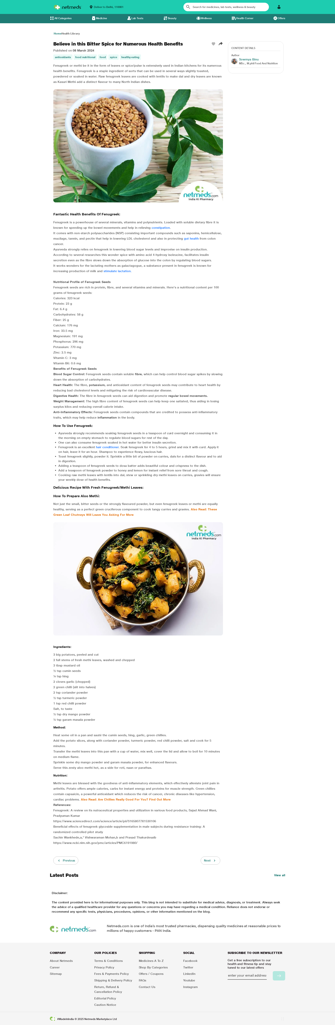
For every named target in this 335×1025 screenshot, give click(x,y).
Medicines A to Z (151, 961)
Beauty (172, 18)
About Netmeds (61, 961)
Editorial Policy (105, 998)
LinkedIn (189, 974)
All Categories (63, 18)
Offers (281, 18)
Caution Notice (105, 1005)
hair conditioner (107, 447)
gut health (191, 238)
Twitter (188, 967)
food (103, 57)
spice (113, 57)
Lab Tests (137, 18)
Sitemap (56, 974)
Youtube (189, 980)
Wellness (206, 18)
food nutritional (85, 57)
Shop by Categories (153, 967)
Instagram (190, 987)
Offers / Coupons (151, 974)
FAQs (142, 980)
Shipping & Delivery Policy (113, 980)
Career (55, 967)
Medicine (101, 18)
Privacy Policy (104, 967)
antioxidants (63, 57)
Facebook (190, 961)
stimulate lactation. (118, 271)
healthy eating (130, 57)
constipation (161, 228)
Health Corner (244, 18)
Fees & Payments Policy (111, 974)
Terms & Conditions (108, 961)
